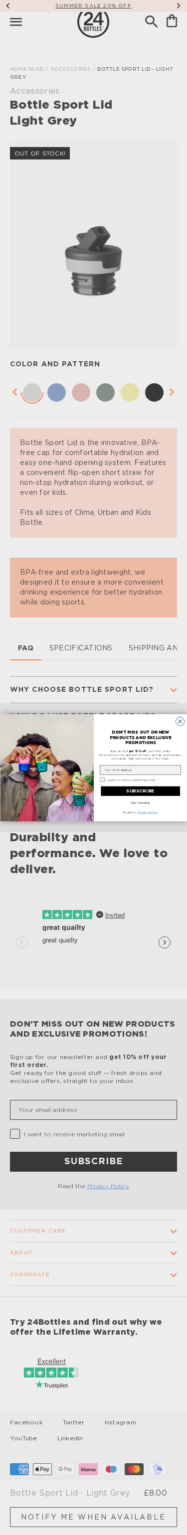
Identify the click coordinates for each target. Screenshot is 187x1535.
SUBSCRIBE (140, 790)
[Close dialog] (180, 721)
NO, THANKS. (140, 802)
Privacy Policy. (147, 812)
